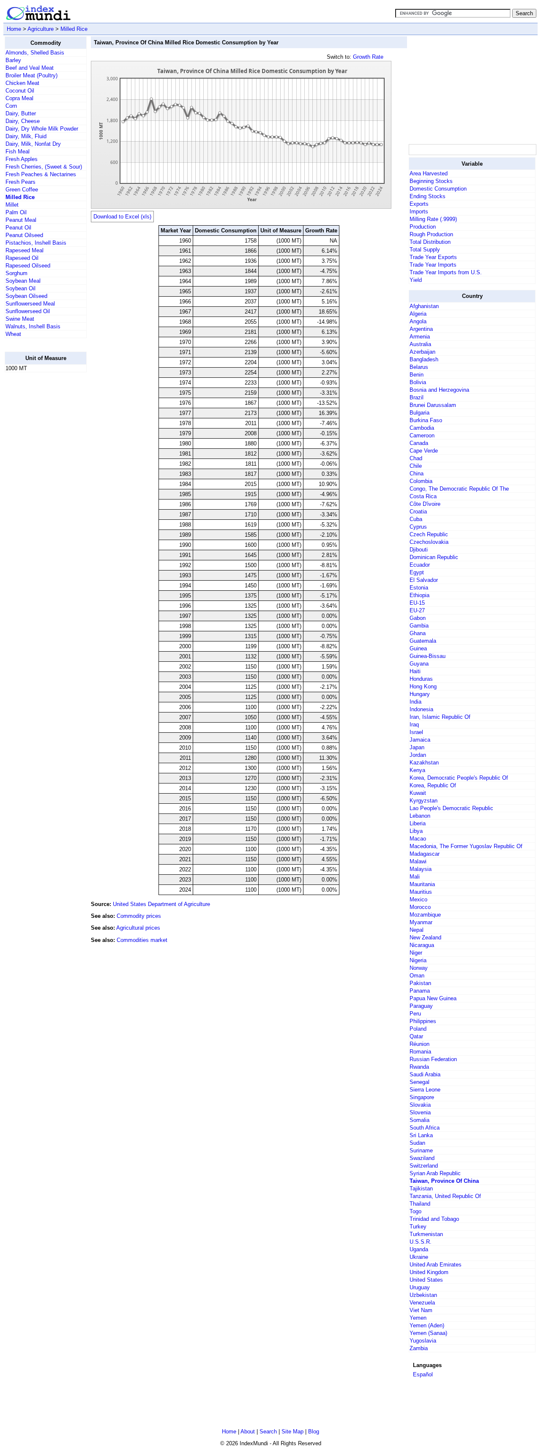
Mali (415, 876)
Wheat (13, 334)
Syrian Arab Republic (435, 1173)
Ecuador (420, 565)
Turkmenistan (426, 1234)
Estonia (419, 587)
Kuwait (418, 793)
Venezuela (422, 1302)
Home (14, 29)
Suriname (421, 1150)
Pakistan (420, 983)
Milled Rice (73, 29)
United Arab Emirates (436, 1264)
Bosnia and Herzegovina (439, 390)
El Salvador (424, 580)
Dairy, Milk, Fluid (25, 136)
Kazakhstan (424, 762)
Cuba (416, 519)
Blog (313, 1431)
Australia (420, 344)
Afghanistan (424, 306)
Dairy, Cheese (22, 121)
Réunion (419, 1044)
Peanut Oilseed (24, 235)
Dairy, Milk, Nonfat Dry (33, 144)
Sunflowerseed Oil (27, 311)
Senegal (419, 1082)
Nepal (417, 930)
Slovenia (420, 1112)
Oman (417, 975)
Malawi (418, 861)
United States (426, 1280)
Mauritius (421, 892)
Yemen (418, 1318)
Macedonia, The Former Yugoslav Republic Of (466, 846)
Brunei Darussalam (433, 405)
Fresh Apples (21, 159)
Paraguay (421, 1006)
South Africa (425, 1127)
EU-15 (417, 603)
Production (423, 227)
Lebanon (420, 816)
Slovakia (420, 1105)
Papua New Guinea (433, 998)
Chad (416, 458)
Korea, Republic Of (433, 785)
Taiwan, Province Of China (444, 1181)
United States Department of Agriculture (161, 904)
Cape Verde (424, 451)
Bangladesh (424, 359)
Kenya (417, 770)
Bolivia (418, 382)
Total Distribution (430, 242)
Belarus (419, 367)
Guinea (418, 648)
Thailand (420, 1204)
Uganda (419, 1249)
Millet (12, 205)
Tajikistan (421, 1188)
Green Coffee (21, 189)
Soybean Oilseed (26, 296)
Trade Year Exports (433, 257)
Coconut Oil (19, 90)
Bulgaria (419, 412)
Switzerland (424, 1166)
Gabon (418, 618)
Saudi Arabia (425, 1074)
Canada (419, 443)
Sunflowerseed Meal (30, 303)
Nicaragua (422, 945)
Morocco (420, 907)
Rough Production (431, 234)
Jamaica (420, 740)
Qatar (416, 1036)
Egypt (417, 572)
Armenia (420, 336)
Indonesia (421, 709)
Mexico (418, 899)
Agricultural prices (138, 928)
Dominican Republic (434, 557)
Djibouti (419, 549)
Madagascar (425, 854)
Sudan (417, 1143)
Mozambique (425, 915)
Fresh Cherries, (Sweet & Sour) (43, 167)
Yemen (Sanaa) (428, 1333)
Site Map (292, 1431)
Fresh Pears (20, 182)
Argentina (421, 329)
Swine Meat (19, 319)
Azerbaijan (422, 352)
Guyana (419, 663)
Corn (11, 106)
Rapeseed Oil (21, 258)
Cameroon (422, 435)
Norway (419, 968)
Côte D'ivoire (425, 504)
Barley (13, 60)
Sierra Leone (425, 1089)
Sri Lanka (421, 1135)
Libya (416, 831)
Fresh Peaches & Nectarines (40, 174)
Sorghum (16, 273)
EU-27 (417, 610)
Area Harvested (429, 173)
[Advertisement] (38, 506)
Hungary (420, 694)
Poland (418, 1029)
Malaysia (421, 869)
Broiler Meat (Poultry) (31, 75)
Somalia (419, 1120)
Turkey (418, 1226)
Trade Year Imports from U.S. (446, 272)
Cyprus (418, 527)
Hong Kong (423, 686)
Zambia (419, 1348)
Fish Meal (17, 151)
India (415, 702)
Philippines (423, 1021)
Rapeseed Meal (24, 250)
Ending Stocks (427, 196)
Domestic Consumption (438, 189)
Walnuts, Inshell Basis (32, 326)
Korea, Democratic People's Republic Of (459, 778)
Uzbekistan (423, 1295)
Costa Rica (423, 496)
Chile (416, 466)
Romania (420, 1051)
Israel (416, 732)
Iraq (414, 724)
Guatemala (423, 641)
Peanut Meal (20, 220)
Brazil (417, 397)
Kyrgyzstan (423, 800)
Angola (418, 321)
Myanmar (421, 922)
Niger (416, 953)
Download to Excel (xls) (122, 216)
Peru (415, 1013)
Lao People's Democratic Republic (451, 808)
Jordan (418, 755)
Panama (420, 991)
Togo (415, 1211)
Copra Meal (19, 98)
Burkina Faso (426, 420)
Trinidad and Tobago (434, 1219)
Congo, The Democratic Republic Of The (459, 489)
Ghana (418, 633)
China (417, 473)
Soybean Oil (20, 288)
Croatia (418, 511)
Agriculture (40, 29)
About (247, 1431)
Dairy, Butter (20, 113)
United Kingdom (429, 1272)
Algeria (418, 314)
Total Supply (425, 249)
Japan (417, 747)
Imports (419, 211)
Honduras (421, 679)
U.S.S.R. (421, 1242)
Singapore (422, 1097)
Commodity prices (139, 916)
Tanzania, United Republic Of (445, 1196)
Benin (417, 374)
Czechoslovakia (429, 542)
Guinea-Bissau (427, 656)
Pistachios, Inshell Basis (35, 243)
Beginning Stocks (431, 181)
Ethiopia (419, 595)
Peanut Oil (18, 227)
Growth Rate (368, 57)
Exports (419, 204)
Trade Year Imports (433, 265)
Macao (418, 838)
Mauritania (422, 884)
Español (423, 1374)
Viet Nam (421, 1310)
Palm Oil (16, 212)
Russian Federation (433, 1059)
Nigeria (418, 960)
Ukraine (419, 1257)
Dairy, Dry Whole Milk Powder (41, 129)
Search (268, 1431)
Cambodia (422, 428)
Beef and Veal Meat (29, 68)
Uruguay (420, 1287)
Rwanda (419, 1067)
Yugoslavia (423, 1340)
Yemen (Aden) (427, 1325)
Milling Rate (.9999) (433, 219)
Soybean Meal (23, 281)
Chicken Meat (22, 83)
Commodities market (142, 940)
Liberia (418, 823)
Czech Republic (429, 534)
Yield (416, 280)
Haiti (415, 671)
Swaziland (422, 1158)
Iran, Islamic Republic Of (440, 717)
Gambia (419, 625)
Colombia (421, 481)
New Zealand (425, 937)
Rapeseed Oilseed (27, 265)
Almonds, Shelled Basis (34, 52)
